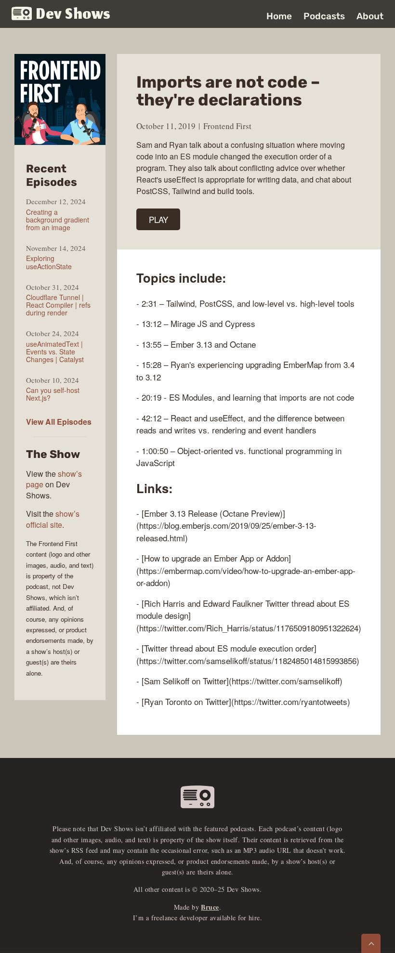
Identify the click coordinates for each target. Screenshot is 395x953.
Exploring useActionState (49, 262)
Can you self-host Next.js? (52, 394)
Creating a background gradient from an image (57, 219)
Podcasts (324, 16)
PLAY (158, 219)
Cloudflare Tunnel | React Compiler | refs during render (58, 304)
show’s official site (52, 519)
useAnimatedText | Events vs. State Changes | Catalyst (55, 351)
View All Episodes (59, 421)
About (369, 16)
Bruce (210, 907)
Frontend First (227, 125)
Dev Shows (73, 15)
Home (279, 16)
